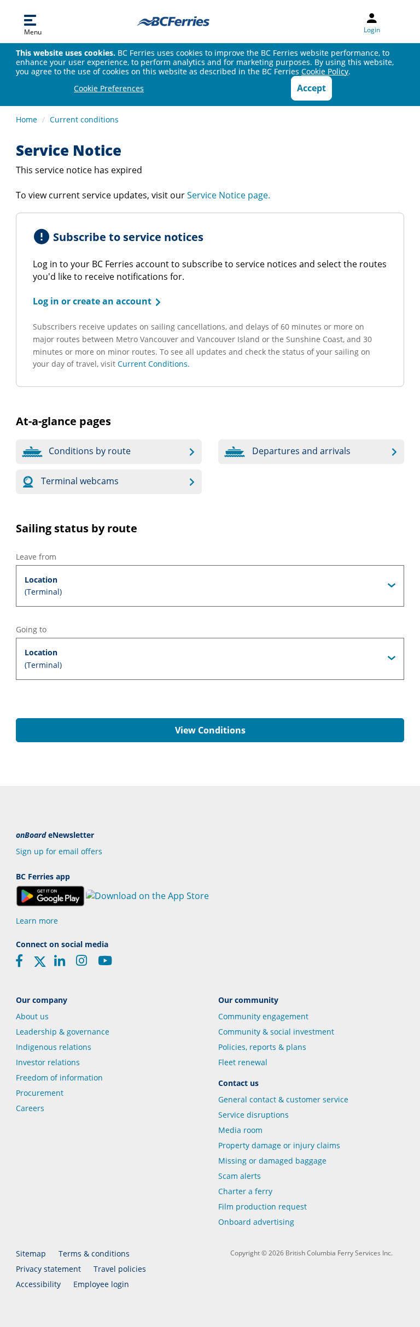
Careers (30, 1108)
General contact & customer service (283, 1099)
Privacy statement (48, 1269)
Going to (31, 629)
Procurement (39, 1093)
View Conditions (210, 730)
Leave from (36, 556)
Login (372, 30)
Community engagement (263, 1016)
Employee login (101, 1284)
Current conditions (84, 119)
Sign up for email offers (59, 851)
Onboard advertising (256, 1222)
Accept (311, 88)
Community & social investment (276, 1031)
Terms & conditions (94, 1253)
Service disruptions (253, 1114)
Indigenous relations (53, 1047)
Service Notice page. (228, 195)
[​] (39, 964)
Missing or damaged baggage (272, 1160)
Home (26, 119)
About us (32, 1016)
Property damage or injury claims (279, 1145)
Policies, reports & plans (262, 1047)
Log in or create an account (97, 301)
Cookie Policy (324, 71)
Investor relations (48, 1062)
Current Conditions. (154, 364)
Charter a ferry (245, 1191)
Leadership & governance (62, 1031)
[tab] (210, 586)
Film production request (262, 1206)
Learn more (37, 920)
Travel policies (120, 1269)
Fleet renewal (242, 1062)
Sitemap (31, 1253)
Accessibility (38, 1284)
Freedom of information (59, 1077)
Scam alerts (239, 1176)
